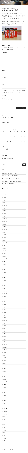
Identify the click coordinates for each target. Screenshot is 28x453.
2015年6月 (4, 304)
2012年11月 (4, 379)
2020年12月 (4, 218)
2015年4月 (4, 309)
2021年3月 (4, 213)
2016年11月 (4, 261)
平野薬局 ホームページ (7, 158)
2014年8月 (4, 325)
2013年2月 (4, 371)
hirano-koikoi (12, 8)
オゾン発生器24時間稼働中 (8, 183)
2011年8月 (4, 419)
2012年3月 (4, 400)
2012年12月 (4, 376)
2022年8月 (4, 197)
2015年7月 (4, 301)
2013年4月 (4, 365)
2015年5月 (4, 307)
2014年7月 (4, 328)
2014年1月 (4, 341)
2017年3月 (4, 256)
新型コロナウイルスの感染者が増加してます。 (12, 175)
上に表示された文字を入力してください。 (11, 99)
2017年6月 (4, 248)
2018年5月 (4, 237)
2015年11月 (4, 291)
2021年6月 (4, 210)
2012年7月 (4, 389)
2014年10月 (4, 320)
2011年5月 (4, 427)
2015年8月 (4, 299)
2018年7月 (4, 234)
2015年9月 (4, 296)
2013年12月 (4, 344)
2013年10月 (4, 349)
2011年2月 (4, 435)
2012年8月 (4, 387)
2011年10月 (4, 414)
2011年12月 (4, 408)
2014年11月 (4, 317)
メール (4, 77)
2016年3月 (4, 280)
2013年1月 (4, 373)
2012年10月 (4, 381)
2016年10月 (4, 264)
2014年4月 (4, 333)
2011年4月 (4, 430)
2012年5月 (4, 395)
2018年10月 (4, 229)
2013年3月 (4, 368)
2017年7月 (4, 245)
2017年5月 (4, 250)
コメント (4, 52)
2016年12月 (4, 258)
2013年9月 (4, 352)
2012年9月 (4, 384)
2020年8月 (4, 226)
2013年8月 (4, 355)
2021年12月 (4, 202)
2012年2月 (4, 403)
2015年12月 (4, 288)
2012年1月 (4, 406)
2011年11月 (4, 411)
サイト (3, 84)
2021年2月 (4, 216)
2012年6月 (4, 392)
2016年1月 (4, 285)
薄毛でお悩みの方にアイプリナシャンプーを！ (12, 178)
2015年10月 (4, 293)
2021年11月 (4, 205)
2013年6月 (4, 360)
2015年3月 (4, 312)
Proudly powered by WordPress (8, 449)
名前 (3, 70)
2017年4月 (4, 253)
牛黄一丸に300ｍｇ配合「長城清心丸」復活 (11, 181)
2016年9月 (4, 266)
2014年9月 (4, 323)
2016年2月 (4, 282)
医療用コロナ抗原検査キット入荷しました (11, 173)
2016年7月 (4, 269)
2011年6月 (4, 424)
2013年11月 (4, 347)
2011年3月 (4, 432)
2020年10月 (4, 224)
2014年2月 (4, 339)
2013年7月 (4, 357)
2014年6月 (4, 331)
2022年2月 (4, 200)
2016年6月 (4, 272)
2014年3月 (4, 336)
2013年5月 (4, 363)
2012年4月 (4, 397)
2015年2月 (4, 315)
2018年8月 (4, 232)
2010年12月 (4, 440)
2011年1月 (4, 438)
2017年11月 (4, 242)
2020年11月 (4, 221)
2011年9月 (4, 416)
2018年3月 (4, 240)
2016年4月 (4, 277)
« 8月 (7, 148)
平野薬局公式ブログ (9, 2)
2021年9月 (4, 208)
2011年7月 (4, 422)
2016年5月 (4, 274)
